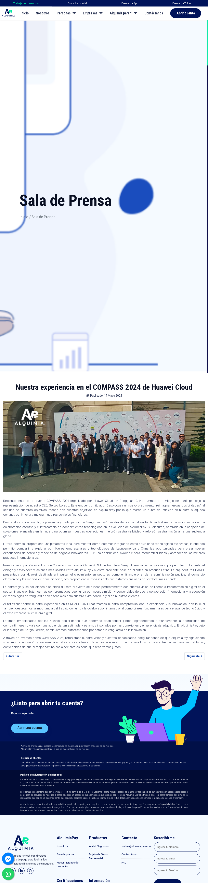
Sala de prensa (65, 854)
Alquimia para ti (121, 13)
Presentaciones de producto (67, 864)
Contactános (128, 854)
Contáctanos (153, 13)
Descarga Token (182, 3)
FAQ (123, 862)
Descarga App (130, 3)
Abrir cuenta (186, 13)
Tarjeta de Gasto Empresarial (98, 856)
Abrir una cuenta (29, 728)
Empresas (90, 13)
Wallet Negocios (98, 846)
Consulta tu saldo (78, 3)
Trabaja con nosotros (26, 3)
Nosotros (43, 13)
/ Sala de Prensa (42, 217)
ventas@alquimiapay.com (136, 846)
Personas (64, 13)
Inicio (25, 13)
